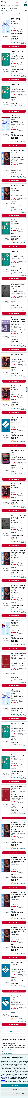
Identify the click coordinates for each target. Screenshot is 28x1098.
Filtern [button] (4, 13)
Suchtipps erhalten (7, 1053)
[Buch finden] (25, 5)
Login (22, 2)
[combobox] (16, 5)
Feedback (26, 389)
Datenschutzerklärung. (6, 1082)
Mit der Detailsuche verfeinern (10, 11)
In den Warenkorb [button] (14, 46)
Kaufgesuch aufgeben (8, 1049)
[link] (26, 11)
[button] (22, 43)
